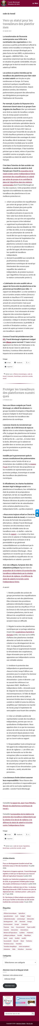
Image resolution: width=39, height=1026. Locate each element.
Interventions (24, 930)
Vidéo (13, 949)
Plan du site (29, 1023)
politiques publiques (9, 935)
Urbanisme (7, 949)
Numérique (17, 376)
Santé (5, 938)
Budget (22, 916)
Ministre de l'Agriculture (10, 933)
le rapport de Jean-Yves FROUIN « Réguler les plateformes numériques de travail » (19, 806)
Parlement (30, 933)
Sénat (22, 941)
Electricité (22, 922)
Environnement (8, 924)
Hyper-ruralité (31, 927)
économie (10, 376)
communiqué (21, 919)
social (4, 378)
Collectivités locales (9, 919)
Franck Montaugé (14, 2)
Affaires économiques (20, 374)
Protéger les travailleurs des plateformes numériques (19, 392)
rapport (13, 534)
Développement (8, 922)
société (24, 938)
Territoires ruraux (9, 944)
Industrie (6, 930)
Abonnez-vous (9, 986)
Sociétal (17, 938)
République (27, 935)
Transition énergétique (10, 946)
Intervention (14, 930)
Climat (29, 916)
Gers (12, 927)
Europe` (17, 924)
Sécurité (15, 941)
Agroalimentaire (8, 916)
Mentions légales (21, 1023)
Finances (6, 927)
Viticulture (21, 949)
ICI (4, 339)
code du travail (18, 846)
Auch (16, 916)
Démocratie (30, 919)
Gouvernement (20, 927)
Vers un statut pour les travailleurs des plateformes (18, 23)
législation (26, 846)
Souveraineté (7, 941)
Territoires (29, 941)
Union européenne (24, 946)
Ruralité (19, 935)
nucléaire (22, 933)
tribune (8, 342)
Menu (36, 3)
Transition (19, 944)
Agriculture (22, 913)
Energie (29, 922)
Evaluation (24, 924)
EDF (16, 922)
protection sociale (27, 376)
